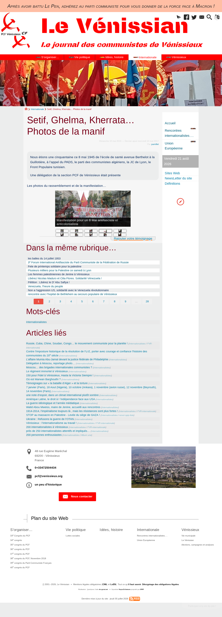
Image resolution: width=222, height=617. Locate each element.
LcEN (113, 584)
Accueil (170, 123)
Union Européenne (146, 540)
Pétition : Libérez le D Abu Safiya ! (49, 282)
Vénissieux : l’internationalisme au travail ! (51, 422)
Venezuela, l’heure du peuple (45, 286)
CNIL (104, 584)
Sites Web (172, 173)
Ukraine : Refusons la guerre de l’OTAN (50, 419)
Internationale (37, 109)
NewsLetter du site (178, 178)
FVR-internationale (146, 411)
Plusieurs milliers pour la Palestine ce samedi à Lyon (59, 270)
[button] (179, 17)
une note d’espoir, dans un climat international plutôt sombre (62, 395)
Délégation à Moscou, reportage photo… (50, 363)
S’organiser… (21, 530)
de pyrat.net (103, 589)
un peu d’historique (48, 484)
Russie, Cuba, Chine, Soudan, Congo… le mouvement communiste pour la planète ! (77, 343)
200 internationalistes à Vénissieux (47, 427)
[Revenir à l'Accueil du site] (27, 109)
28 (147, 301)
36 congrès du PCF (20, 549)
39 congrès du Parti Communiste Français (30, 562)
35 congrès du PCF (20, 544)
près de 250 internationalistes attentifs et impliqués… (58, 430)
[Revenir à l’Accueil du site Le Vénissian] (10, 24)
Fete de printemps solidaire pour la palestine (54, 266)
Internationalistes (36, 322)
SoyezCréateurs (124, 589)
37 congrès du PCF (20, 553)
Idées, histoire (111, 530)
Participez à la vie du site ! (202, 606)
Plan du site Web (49, 518)
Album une (86, 435)
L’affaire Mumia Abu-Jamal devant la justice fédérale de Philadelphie (67, 359)
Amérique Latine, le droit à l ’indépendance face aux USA (60, 399)
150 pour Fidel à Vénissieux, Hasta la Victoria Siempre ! (59, 375)
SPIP (142, 589)
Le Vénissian (188, 540)
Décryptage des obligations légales (160, 584)
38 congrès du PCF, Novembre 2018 (28, 558)
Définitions (172, 183)
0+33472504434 (45, 467)
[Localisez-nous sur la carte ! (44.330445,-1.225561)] (180, 201)
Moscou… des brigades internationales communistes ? (59, 367)
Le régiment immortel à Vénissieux (47, 371)
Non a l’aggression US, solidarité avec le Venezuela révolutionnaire (68, 290)
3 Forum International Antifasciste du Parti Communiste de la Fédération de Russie (78, 262)
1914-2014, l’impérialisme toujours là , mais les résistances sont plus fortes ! (72, 411)
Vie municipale (188, 535)
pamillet (155, 144)
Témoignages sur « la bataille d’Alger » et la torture (57, 383)
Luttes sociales (73, 535)
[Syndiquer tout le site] (134, 598)
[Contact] (202, 17)
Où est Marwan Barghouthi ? (43, 379)
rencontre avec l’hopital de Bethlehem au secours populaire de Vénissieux (72, 294)
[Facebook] (186, 17)
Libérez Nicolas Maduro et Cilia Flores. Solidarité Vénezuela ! (65, 278)
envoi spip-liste (126, 415)
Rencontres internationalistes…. (152, 535)
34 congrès (16, 540)
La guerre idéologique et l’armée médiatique (52, 403)
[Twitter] (194, 17)
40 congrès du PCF (20, 567)
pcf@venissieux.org (49, 476)
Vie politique (76, 530)
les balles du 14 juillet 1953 (44, 258)
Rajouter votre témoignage (133, 238)
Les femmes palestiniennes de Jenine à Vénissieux (59, 274)
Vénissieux (190, 530)
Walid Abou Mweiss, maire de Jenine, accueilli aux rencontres (63, 407)
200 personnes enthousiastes (44, 434)
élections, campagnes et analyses (198, 544)
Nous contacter (81, 496)
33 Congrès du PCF (20, 535)
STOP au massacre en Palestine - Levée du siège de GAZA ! (63, 415)
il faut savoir (134, 584)
